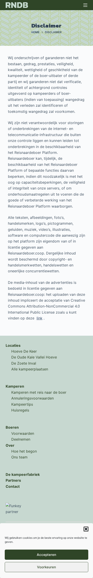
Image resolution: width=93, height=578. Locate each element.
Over (10, 445)
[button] (86, 529)
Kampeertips (22, 404)
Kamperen (15, 386)
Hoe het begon (24, 451)
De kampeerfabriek (23, 474)
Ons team (19, 457)
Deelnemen (20, 439)
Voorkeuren (46, 567)
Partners (13, 480)
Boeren (12, 427)
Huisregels (20, 410)
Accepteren (46, 555)
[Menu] (85, 5)
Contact (13, 486)
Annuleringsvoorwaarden (32, 398)
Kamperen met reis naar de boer (38, 392)
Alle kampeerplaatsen (29, 369)
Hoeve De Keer (24, 351)
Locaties (13, 345)
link (39, 318)
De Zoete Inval (23, 363)
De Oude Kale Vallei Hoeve (34, 357)
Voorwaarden (22, 433)
